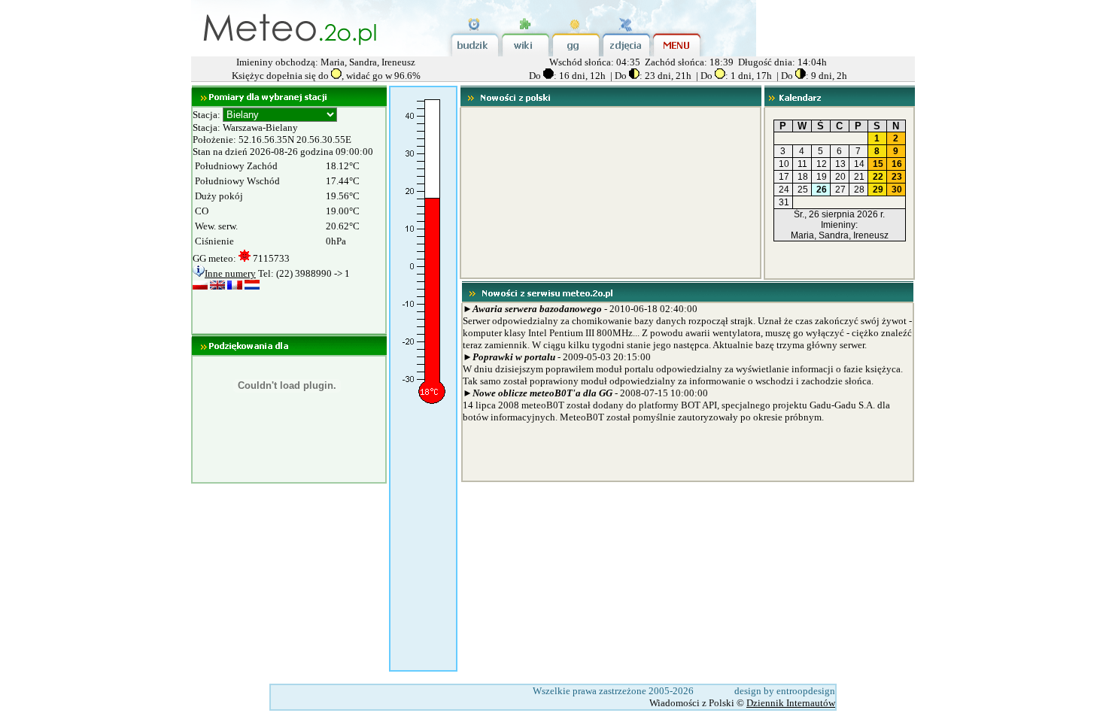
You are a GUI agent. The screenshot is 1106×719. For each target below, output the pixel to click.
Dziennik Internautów (790, 702)
